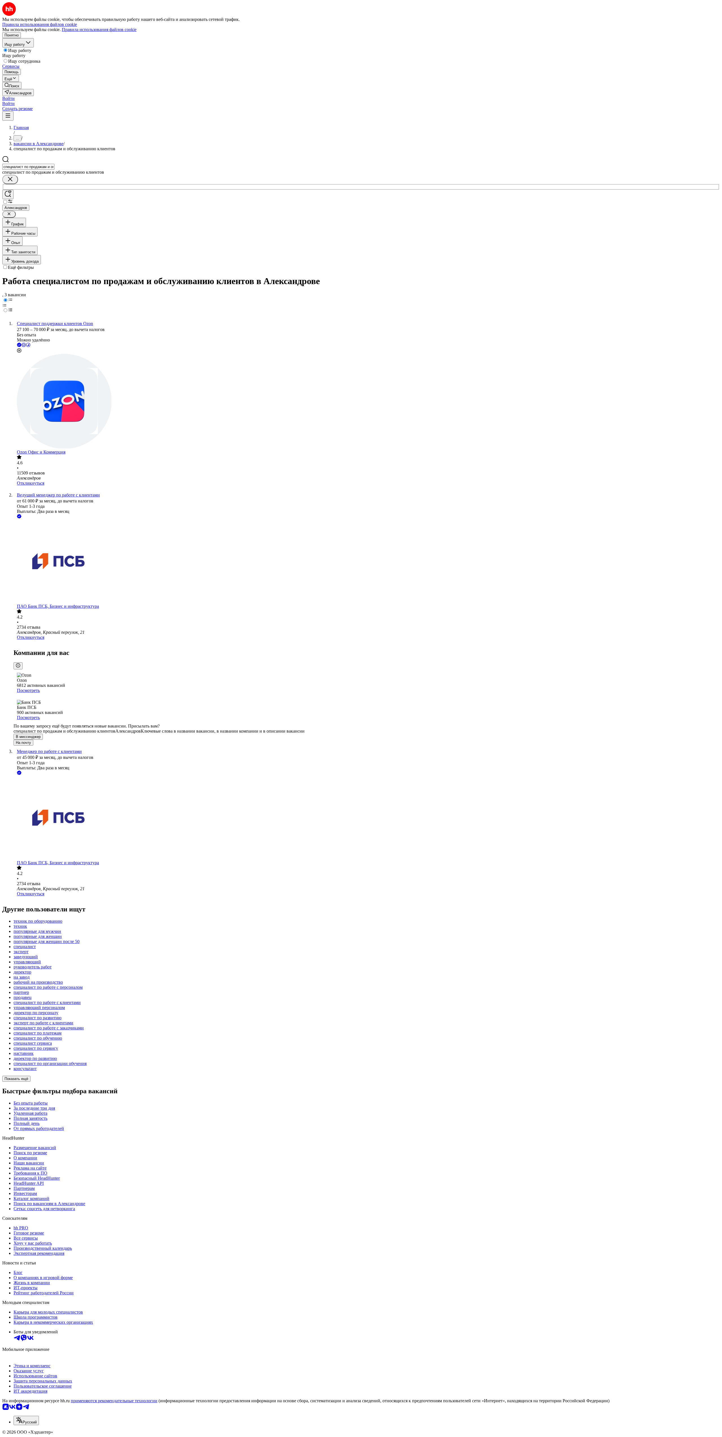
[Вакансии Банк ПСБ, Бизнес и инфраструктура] (366, 562)
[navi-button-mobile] (8, 116)
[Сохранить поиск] (8, 194)
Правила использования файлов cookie (99, 29)
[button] (8, 98)
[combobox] (28, 167)
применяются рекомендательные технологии (114, 1400)
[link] (11, 85)
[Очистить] (10, 179)
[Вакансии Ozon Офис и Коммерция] (366, 402)
